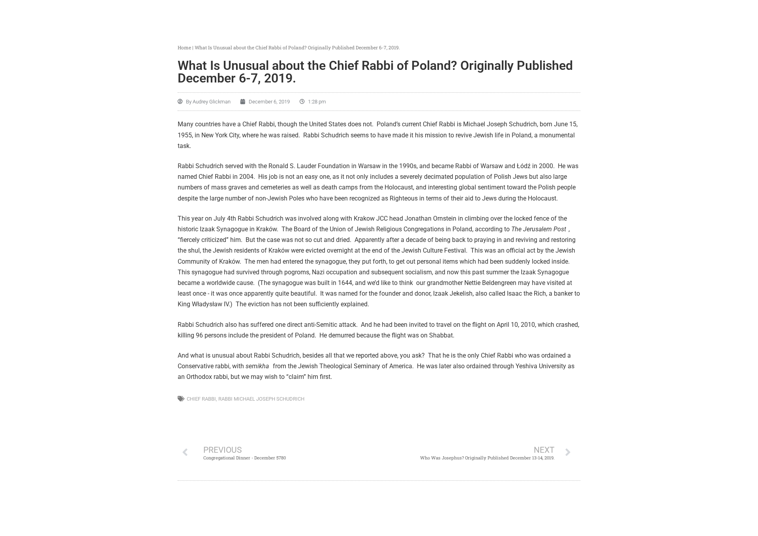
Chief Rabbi (201, 399)
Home (184, 47)
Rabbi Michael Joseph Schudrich (261, 399)
